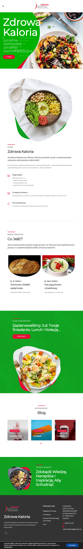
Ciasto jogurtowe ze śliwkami (22, 286)
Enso (44, 524)
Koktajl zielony (53, 284)
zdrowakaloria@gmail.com (71, 529)
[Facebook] (6, 533)
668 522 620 (69, 523)
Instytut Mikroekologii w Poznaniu (51, 519)
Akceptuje (72, 545)
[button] (3, 38)
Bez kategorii (14, 431)
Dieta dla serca (16, 436)
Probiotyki (37, 436)
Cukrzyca (60, 436)
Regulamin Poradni (49, 511)
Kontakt (21, 336)
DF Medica (47, 514)
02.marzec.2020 (15, 433)
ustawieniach (8, 547)
